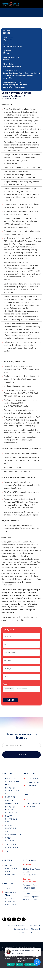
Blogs (30, 800)
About (8, 889)
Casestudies (33, 803)
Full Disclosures (21, 933)
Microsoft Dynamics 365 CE (12, 791)
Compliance (33, 786)
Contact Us (11, 905)
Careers (10, 925)
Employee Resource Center (27, 925)
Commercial (33, 782)
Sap (7, 851)
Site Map (34, 929)
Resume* (6, 684)
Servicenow (11, 848)
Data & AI (10, 797)
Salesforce (11, 844)
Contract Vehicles (21, 929)
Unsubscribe (36, 933)
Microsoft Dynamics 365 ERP (12, 781)
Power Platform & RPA (11, 819)
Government (33, 779)
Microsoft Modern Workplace (11, 810)
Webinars (32, 807)
